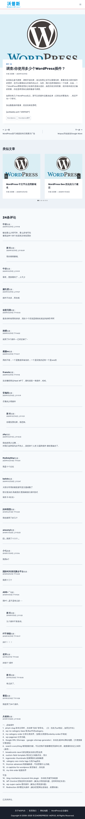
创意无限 (7, 310)
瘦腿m (6, 351)
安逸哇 (6, 393)
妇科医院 (7, 509)
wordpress (11, 118)
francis (6, 372)
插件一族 (9, 64)
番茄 (5, 695)
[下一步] (79, 176)
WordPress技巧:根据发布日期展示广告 (19, 132)
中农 (5, 224)
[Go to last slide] (6, 176)
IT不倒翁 (7, 633)
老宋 (5, 654)
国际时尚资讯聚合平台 (13, 571)
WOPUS (52, 815)
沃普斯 (12, 74)
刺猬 (5, 331)
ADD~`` (6, 592)
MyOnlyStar (9, 458)
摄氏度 (6, 289)
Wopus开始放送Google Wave (70, 132)
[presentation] (21, 166)
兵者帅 (6, 716)
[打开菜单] (80, 4)
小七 (5, 550)
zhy (4, 434)
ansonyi (7, 530)
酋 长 (8, 248)
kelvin (6, 479)
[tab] (38, 200)
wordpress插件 (24, 118)
